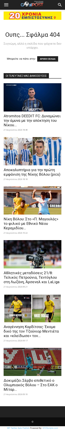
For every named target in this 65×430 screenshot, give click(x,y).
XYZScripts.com (50, 428)
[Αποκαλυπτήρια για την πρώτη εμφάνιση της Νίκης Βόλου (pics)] (32, 151)
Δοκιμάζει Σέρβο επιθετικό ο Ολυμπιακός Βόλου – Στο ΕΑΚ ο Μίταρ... (31, 385)
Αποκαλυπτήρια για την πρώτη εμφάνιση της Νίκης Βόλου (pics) (32, 172)
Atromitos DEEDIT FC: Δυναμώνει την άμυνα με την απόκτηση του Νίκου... (32, 120)
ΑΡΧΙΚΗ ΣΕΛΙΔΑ (47, 59)
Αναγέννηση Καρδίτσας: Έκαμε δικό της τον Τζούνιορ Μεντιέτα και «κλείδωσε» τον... (31, 331)
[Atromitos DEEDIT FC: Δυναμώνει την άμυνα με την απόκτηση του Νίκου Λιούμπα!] (32, 97)
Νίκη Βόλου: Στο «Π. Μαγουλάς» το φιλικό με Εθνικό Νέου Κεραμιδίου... (31, 223)
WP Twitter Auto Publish (18, 428)
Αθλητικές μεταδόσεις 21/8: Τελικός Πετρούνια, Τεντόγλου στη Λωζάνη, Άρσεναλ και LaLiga (31, 277)
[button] (6, 5)
